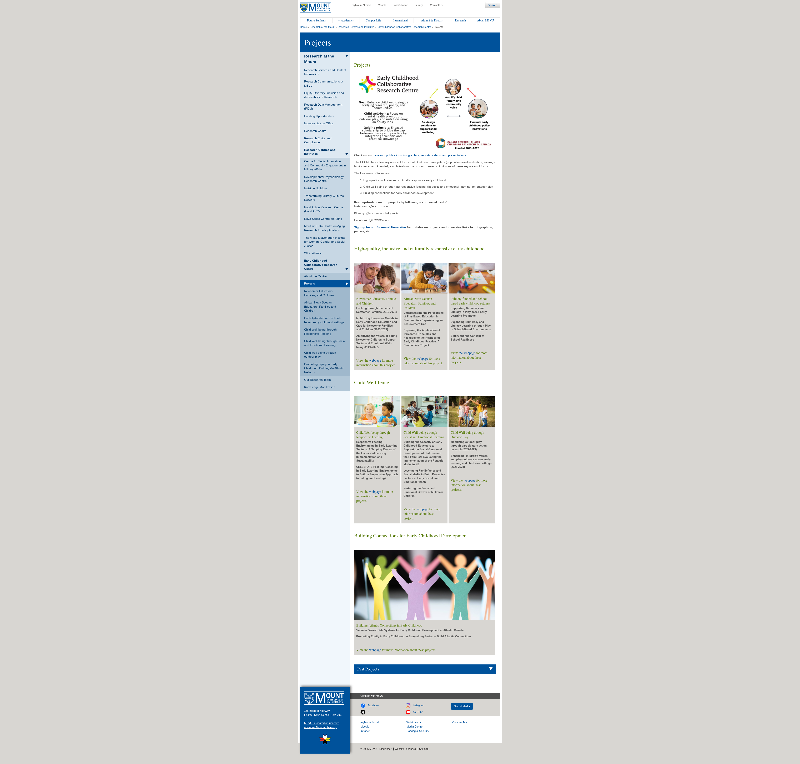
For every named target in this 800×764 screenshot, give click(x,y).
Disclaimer (385, 749)
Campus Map (460, 722)
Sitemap (424, 749)
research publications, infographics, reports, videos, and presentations (420, 155)
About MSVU (485, 20)
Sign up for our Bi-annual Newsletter (380, 227)
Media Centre (414, 726)
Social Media (462, 706)
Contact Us (436, 5)
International (400, 20)
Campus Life (373, 20)
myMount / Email (361, 5)
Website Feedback (405, 749)
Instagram (418, 705)
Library (419, 5)
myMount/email (369, 722)
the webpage (467, 353)
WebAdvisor (401, 5)
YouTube (418, 712)
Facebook (373, 705)
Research (460, 20)
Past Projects (368, 669)
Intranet (365, 731)
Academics (347, 20)
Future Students (316, 20)
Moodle (382, 5)
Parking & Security (417, 731)
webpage (375, 360)
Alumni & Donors (432, 20)
